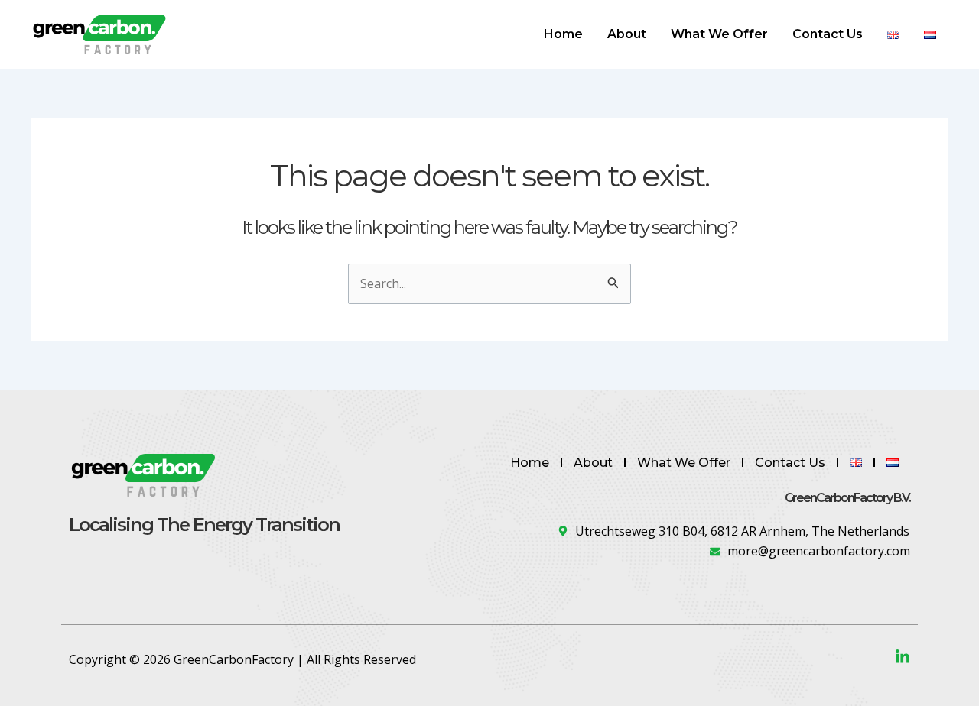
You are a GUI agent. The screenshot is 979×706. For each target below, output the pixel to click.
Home (563, 34)
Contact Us (827, 34)
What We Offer (719, 34)
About (626, 34)
